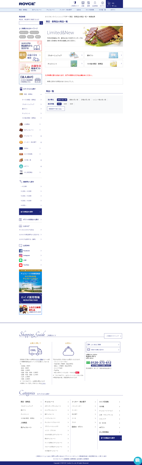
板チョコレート (49, 414)
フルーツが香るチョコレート (53, 446)
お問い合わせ (60, 456)
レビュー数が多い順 (99, 99)
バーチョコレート (50, 418)
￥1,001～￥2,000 (26, 191)
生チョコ (22, 37)
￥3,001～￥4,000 (26, 200)
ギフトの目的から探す (31, 219)
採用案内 (86, 459)
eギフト (113, 10)
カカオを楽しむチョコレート (53, 434)
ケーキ (74, 418)
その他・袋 (102, 10)
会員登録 (95, 6)
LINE (25, 260)
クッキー (74, 410)
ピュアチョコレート (51, 410)
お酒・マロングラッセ (106, 415)
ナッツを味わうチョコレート (53, 442)
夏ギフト (25, 109)
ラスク (74, 422)
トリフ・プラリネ (50, 430)
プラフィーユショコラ (51, 426)
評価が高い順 (85, 99)
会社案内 (79, 459)
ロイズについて (58, 459)
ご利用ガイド (75, 6)
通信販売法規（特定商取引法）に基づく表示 (92, 456)
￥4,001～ (24, 205)
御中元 (38, 37)
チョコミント (34, 32)
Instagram (26, 255)
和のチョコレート (50, 438)
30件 (59, 104)
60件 (65, 104)
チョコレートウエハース (52, 422)
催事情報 (73, 459)
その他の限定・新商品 (29, 118)
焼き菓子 (30, 37)
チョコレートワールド (106, 411)
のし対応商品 (28, 172)
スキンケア (102, 419)
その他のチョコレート (51, 451)
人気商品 (27, 124)
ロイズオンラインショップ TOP (56, 17)
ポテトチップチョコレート (53, 406)
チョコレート (51, 10)
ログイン (102, 6)
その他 (101, 406)
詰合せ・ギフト (77, 427)
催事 (88, 6)
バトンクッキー (76, 406)
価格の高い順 (73, 99)
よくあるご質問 (49, 456)
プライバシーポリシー (71, 456)
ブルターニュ (24, 32)
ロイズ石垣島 (90, 10)
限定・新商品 (23, 10)
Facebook (26, 251)
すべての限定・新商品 (29, 99)
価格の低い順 (62, 99)
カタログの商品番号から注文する (29, 234)
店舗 (82, 6)
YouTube (26, 265)
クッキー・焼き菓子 (66, 10)
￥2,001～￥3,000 (26, 196)
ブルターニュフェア (28, 104)
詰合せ (79, 10)
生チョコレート (37, 10)
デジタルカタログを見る (26, 230)
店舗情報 (66, 459)
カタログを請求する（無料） (28, 239)
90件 (71, 104)
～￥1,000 (24, 186)
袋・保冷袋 (102, 423)
